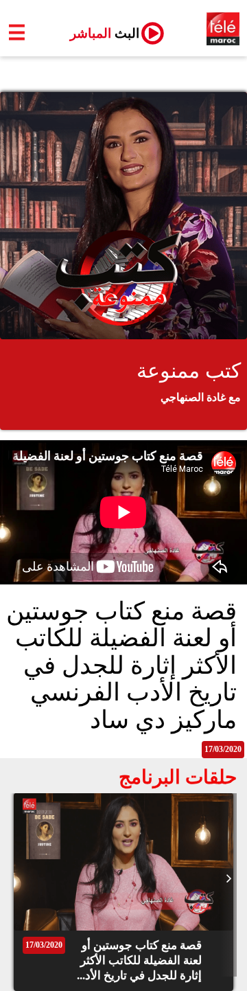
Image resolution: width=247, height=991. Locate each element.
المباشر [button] (99, 33)
